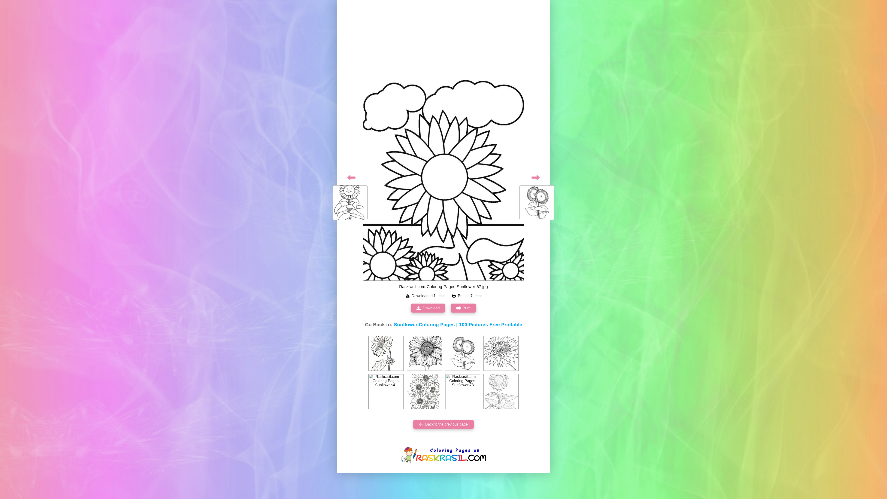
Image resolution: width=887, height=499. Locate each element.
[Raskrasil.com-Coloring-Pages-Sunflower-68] (462, 353)
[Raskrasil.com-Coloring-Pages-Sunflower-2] (501, 391)
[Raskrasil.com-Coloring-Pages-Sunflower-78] (462, 391)
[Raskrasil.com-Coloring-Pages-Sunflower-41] (386, 391)
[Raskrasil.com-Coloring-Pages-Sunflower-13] (501, 353)
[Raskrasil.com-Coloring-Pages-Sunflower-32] (386, 353)
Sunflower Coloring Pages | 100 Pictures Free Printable (458, 324)
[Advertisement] (443, 37)
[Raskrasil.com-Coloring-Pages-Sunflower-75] (424, 391)
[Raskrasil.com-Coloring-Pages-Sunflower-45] (424, 353)
